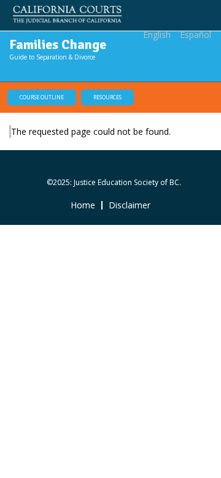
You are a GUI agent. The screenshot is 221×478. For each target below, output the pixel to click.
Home (83, 205)
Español (195, 34)
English (157, 34)
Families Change (57, 44)
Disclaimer (129, 205)
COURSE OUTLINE (42, 97)
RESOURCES (107, 97)
